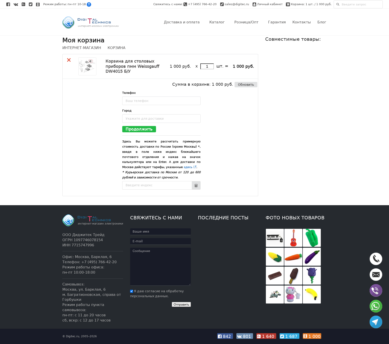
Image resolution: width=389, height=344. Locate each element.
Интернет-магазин (81, 48)
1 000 (314, 336)
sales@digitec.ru (237, 4)
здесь (188, 167)
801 (247, 336)
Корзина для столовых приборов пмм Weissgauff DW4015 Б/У (132, 66)
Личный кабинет (269, 4)
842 (227, 336)
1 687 (291, 336)
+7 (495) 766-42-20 (202, 4)
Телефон (129, 92)
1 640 (268, 336)
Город (126, 110)
